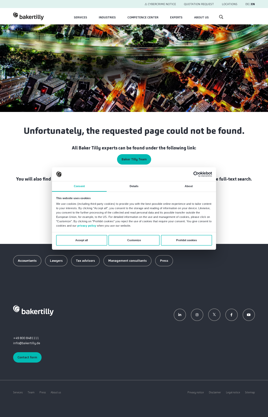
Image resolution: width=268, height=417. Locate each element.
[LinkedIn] (180, 315)
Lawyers (56, 260)
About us (201, 17)
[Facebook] (231, 315)
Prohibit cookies (186, 240)
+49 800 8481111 (26, 338)
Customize (134, 240)
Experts (176, 17)
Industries (107, 17)
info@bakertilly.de (26, 343)
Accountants (27, 260)
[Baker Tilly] (28, 16)
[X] (214, 315)
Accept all (81, 240)
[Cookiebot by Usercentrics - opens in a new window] (196, 174)
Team (31, 392)
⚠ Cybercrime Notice (160, 4)
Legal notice (233, 392)
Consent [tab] (79, 186)
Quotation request (199, 4)
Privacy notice (195, 392)
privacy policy (86, 225)
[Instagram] (197, 315)
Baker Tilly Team (134, 159)
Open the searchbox (221, 16)
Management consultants (127, 260)
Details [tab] (134, 186)
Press (164, 260)
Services (80, 17)
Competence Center (142, 17)
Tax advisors (85, 260)
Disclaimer (215, 392)
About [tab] (189, 186)
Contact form (27, 357)
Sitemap (250, 392)
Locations (229, 4)
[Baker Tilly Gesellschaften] (33, 310)
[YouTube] (249, 315)
